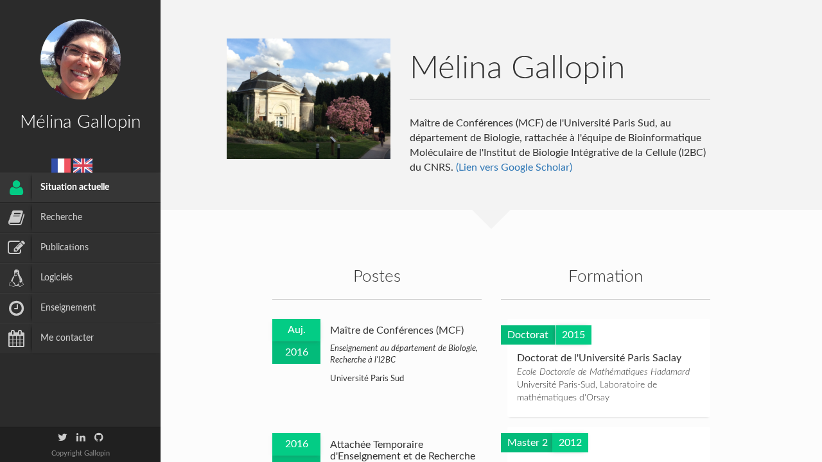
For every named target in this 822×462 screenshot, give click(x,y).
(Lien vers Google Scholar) (514, 167)
